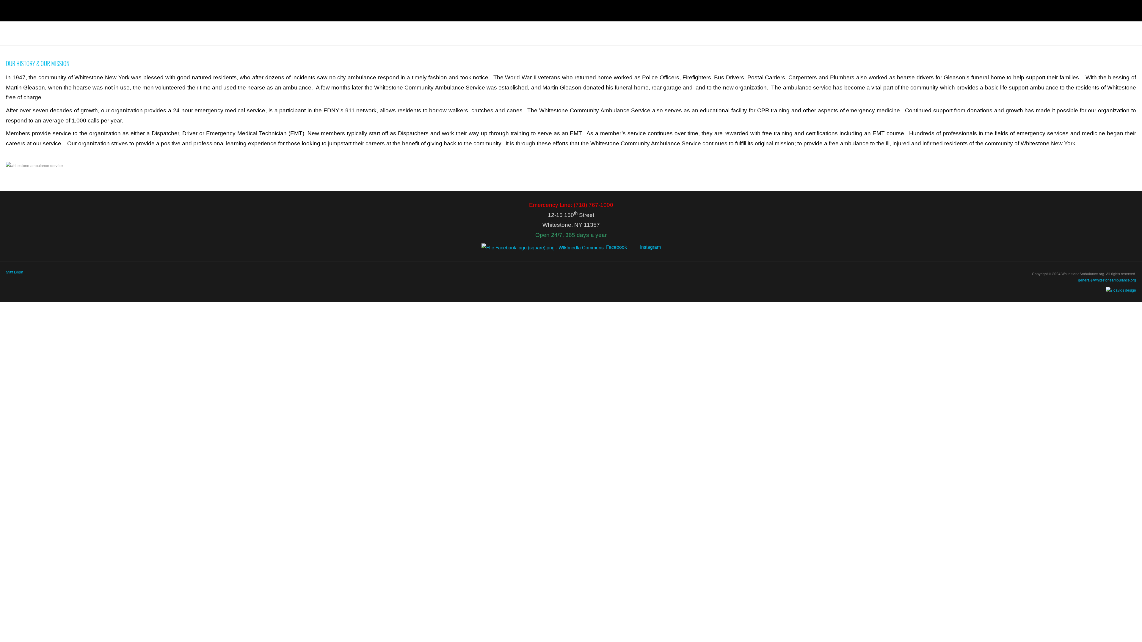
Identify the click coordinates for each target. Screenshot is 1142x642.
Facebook (616, 248)
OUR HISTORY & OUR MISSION (39, 64)
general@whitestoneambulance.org (1107, 281)
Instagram (650, 248)
